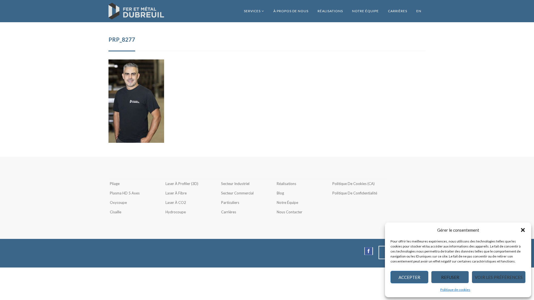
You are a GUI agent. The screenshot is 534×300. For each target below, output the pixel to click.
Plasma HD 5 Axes (125, 193)
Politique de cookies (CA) (353, 183)
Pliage (115, 183)
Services (252, 11)
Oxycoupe (118, 202)
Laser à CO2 (175, 202)
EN (418, 11)
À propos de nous (290, 11)
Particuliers (230, 202)
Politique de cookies (455, 290)
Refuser (450, 277)
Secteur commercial (237, 193)
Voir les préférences (499, 277)
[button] (523, 230)
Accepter (409, 277)
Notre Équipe (365, 11)
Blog (280, 193)
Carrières (397, 11)
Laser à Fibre (176, 193)
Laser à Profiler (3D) (181, 183)
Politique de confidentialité (354, 193)
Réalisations (330, 11)
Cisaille (115, 212)
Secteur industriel (235, 183)
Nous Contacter (289, 212)
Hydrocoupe (175, 212)
